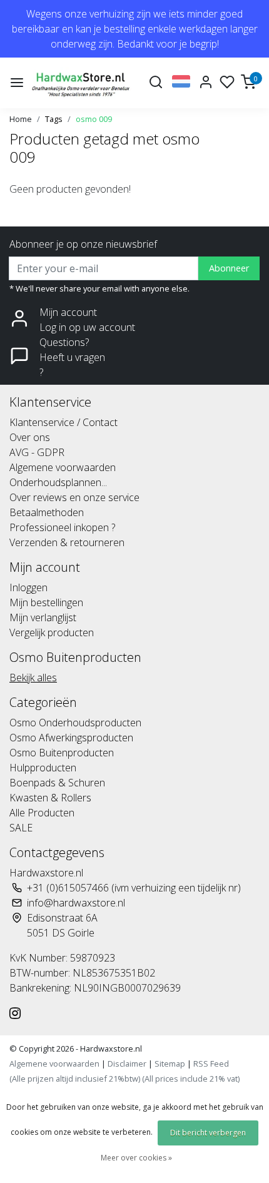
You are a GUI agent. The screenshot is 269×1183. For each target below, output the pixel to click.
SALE (21, 828)
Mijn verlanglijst (42, 617)
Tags (54, 118)
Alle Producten (41, 813)
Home (20, 118)
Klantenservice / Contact (63, 422)
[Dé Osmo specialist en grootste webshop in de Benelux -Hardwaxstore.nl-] (81, 83)
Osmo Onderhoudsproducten (75, 722)
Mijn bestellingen (46, 602)
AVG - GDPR (36, 452)
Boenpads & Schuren (57, 783)
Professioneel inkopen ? (62, 527)
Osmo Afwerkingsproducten (71, 737)
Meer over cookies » (136, 1157)
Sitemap (170, 1063)
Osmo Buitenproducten (61, 752)
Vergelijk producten (51, 632)
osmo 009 (94, 118)
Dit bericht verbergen (208, 1132)
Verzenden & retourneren (66, 542)
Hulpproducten (42, 767)
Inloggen (28, 587)
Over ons (29, 437)
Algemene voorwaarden (62, 467)
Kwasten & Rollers (50, 798)
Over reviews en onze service (74, 497)
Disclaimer (127, 1063)
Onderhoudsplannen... (58, 482)
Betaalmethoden (46, 512)
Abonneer (229, 268)
